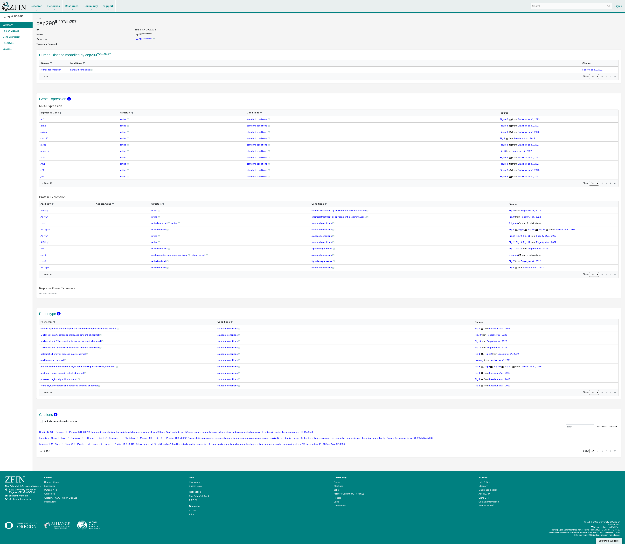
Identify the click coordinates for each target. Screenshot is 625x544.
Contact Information (489, 501)
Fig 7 (511, 229)
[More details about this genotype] (154, 39)
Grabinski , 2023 (529, 119)
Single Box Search (488, 489)
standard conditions (80, 69)
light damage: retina (322, 248)
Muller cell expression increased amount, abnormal (70, 335)
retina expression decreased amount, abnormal (69, 385)
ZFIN (191, 514)
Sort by (612, 426)
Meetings (338, 486)
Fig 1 (502, 138)
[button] (51, 63)
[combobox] (571, 6)
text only (479, 360)
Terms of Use (613, 524)
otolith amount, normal (52, 360)
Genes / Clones (52, 482)
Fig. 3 (503, 151)
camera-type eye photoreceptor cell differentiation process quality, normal (78, 328)
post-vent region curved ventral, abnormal (62, 373)
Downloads (194, 482)
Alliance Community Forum (348, 493)
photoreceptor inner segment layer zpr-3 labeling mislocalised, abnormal (78, 366)
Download (600, 426)
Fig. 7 (512, 248)
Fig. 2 (512, 236)
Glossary (483, 486)
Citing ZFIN (484, 497)
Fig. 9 (512, 210)
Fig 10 (531, 229)
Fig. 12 (488, 354)
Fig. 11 (526, 236)
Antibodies (49, 493)
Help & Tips (484, 482)
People (337, 497)
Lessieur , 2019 (524, 138)
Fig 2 (477, 328)
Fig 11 (542, 229)
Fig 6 (477, 366)
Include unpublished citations (60, 421)
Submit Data (195, 486)
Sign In (618, 6)
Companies (340, 505)
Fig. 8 (519, 248)
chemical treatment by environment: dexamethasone (339, 210)
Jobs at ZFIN (485, 505)
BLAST (192, 510)
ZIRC (191, 500)
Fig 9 (521, 229)
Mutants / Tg (50, 489)
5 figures (513, 255)
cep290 (13, 17)
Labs (336, 501)
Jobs (336, 489)
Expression (50, 486)
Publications (50, 501)
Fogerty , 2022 (592, 69)
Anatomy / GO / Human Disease (60, 497)
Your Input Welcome (609, 541)
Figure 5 (504, 119)
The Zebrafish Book (199, 496)
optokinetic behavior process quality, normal (63, 354)
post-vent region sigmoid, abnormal (59, 379)
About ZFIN (484, 493)
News (337, 482)
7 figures (513, 223)
